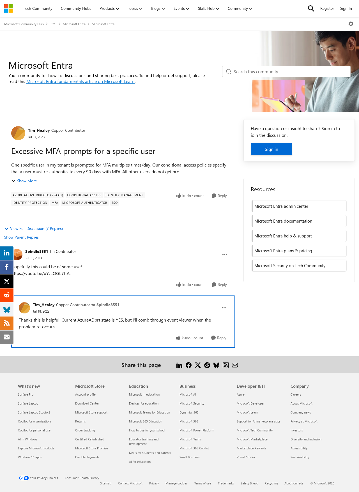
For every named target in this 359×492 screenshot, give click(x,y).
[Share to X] (198, 365)
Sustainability (300, 457)
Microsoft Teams (191, 439)
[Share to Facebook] (189, 365)
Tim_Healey (39, 130)
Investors (297, 430)
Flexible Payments (87, 457)
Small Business (190, 457)
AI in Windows (27, 439)
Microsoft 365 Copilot (194, 448)
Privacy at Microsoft (304, 421)
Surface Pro (25, 394)
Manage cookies (176, 483)
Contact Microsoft (130, 483)
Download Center (87, 403)
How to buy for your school (147, 430)
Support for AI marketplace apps (258, 421)
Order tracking (85, 430)
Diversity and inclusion (306, 439)
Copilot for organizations (35, 421)
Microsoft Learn (247, 412)
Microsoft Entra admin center (281, 206)
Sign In (346, 8)
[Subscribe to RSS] (226, 365)
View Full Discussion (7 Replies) (36, 228)
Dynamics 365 (189, 412)
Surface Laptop (28, 403)
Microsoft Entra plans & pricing (283, 250)
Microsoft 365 (189, 421)
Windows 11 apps (30, 457)
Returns (80, 421)
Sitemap (105, 483)
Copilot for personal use (34, 430)
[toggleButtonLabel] (351, 24)
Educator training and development (143, 441)
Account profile (85, 394)
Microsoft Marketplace (252, 439)
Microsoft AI (188, 394)
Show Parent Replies (21, 237)
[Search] (311, 8)
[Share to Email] (235, 365)
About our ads (293, 483)
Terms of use (202, 483)
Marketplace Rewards (251, 448)
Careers (296, 394)
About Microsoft (301, 403)
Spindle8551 (36, 251)
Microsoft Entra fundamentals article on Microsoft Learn (80, 81)
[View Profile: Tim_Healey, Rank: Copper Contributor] (18, 133)
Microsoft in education (144, 394)
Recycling (271, 483)
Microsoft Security (192, 403)
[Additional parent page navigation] (53, 24)
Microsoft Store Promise (91, 448)
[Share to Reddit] (207, 365)
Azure (241, 394)
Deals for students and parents (150, 453)
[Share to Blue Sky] (216, 365)
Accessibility (299, 448)
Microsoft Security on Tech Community (289, 265)
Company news (301, 412)
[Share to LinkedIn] (179, 365)
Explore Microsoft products (36, 448)
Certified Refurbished (89, 439)
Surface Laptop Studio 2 (34, 412)
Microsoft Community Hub (24, 24)
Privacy (154, 483)
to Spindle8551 (105, 304)
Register (327, 8)
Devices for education (143, 403)
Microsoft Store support (91, 412)
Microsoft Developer (250, 403)
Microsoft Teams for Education (149, 412)
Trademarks (226, 483)
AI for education (140, 461)
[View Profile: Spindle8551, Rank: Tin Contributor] (16, 254)
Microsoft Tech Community (255, 430)
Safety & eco (249, 483)
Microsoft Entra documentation (283, 221)
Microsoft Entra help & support (283, 236)
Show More (27, 180)
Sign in (271, 149)
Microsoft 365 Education (145, 421)
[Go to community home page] (8, 8)
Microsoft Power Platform (197, 430)
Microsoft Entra (74, 24)
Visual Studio (246, 457)
